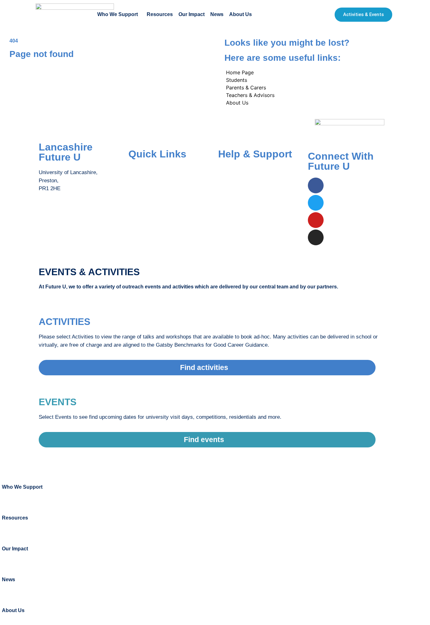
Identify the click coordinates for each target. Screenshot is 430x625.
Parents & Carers (148, 182)
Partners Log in (146, 207)
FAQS (225, 169)
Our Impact (191, 14)
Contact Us (231, 182)
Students (138, 169)
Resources (160, 14)
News (216, 14)
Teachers (139, 194)
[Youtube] (316, 220)
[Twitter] (316, 203)
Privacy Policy (235, 207)
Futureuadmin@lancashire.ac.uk (77, 214)
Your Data (229, 194)
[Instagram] (316, 237)
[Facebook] (316, 185)
